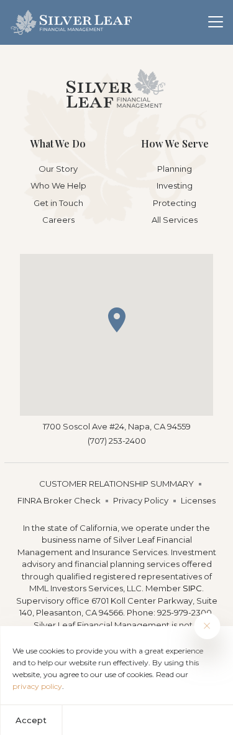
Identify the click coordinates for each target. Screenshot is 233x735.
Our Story (58, 169)
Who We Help (58, 185)
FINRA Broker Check (59, 500)
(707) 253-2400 (117, 441)
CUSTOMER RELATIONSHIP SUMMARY (116, 484)
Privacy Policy (140, 500)
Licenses (198, 500)
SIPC (192, 588)
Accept (31, 720)
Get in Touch (58, 203)
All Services (175, 220)
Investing (175, 185)
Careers (58, 220)
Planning (174, 169)
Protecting (174, 203)
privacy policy (37, 686)
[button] (116, 319)
